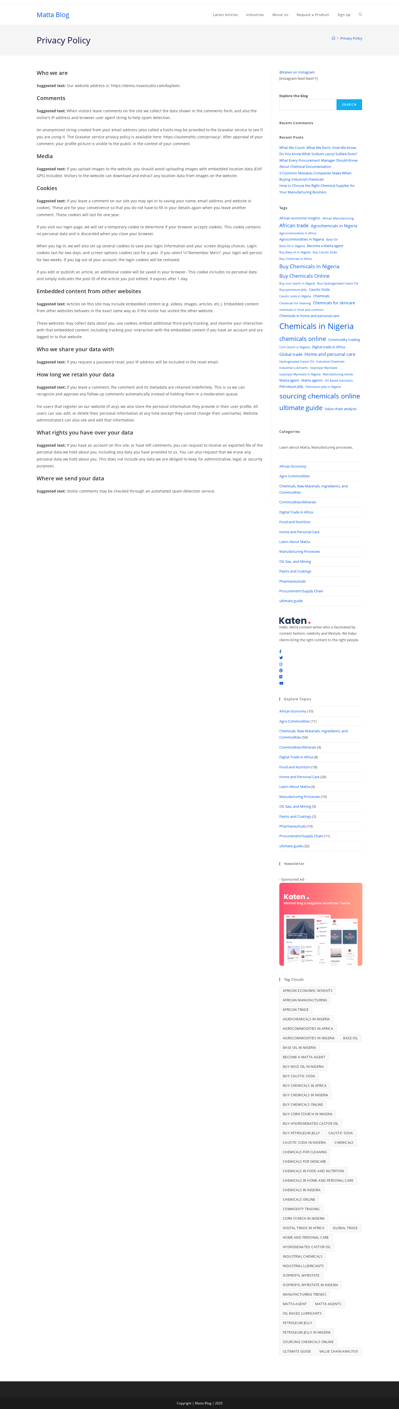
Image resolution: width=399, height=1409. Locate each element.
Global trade (290, 354)
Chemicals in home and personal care (309, 315)
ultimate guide (300, 407)
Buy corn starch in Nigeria (297, 283)
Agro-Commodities (294, 476)
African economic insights (299, 218)
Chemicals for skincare (334, 302)
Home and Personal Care (299, 531)
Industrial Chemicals (330, 361)
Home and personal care (330, 354)
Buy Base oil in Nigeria (295, 252)
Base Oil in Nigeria (292, 246)
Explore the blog (293, 95)
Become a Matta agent (325, 245)
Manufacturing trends (338, 374)
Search (349, 104)
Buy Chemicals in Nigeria (309, 266)
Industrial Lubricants (293, 368)
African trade (294, 225)
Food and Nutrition (295, 521)
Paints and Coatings (295, 571)
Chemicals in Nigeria (316, 326)
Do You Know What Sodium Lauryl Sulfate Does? (318, 153)
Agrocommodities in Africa (297, 233)
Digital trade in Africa (328, 346)
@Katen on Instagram (297, 72)
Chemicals (321, 295)
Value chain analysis (341, 408)
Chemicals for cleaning (295, 303)
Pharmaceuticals (292, 581)
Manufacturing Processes (299, 551)
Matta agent (289, 380)
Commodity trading (344, 339)
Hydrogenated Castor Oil (296, 361)
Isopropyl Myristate (323, 368)
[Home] (333, 38)
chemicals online (302, 339)
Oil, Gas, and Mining (295, 561)
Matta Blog (53, 14)
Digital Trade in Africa (296, 512)
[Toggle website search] (360, 15)
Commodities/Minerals (297, 502)
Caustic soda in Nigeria (295, 296)
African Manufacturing (338, 218)
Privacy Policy (351, 38)
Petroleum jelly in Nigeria (323, 387)
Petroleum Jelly (291, 386)
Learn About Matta (294, 541)
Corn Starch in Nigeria (294, 347)
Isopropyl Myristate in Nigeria (300, 374)
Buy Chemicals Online (304, 275)
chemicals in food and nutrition (301, 310)
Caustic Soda (319, 289)
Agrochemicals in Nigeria (334, 225)
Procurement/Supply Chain (301, 591)
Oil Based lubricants (339, 380)
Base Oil (332, 239)
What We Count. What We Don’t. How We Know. (318, 147)
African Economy (292, 466)
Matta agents (312, 380)
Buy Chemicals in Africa (295, 259)
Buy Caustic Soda (325, 252)
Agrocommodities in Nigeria (301, 239)
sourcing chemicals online (319, 395)
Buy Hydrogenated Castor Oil (337, 283)
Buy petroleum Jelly (293, 290)
